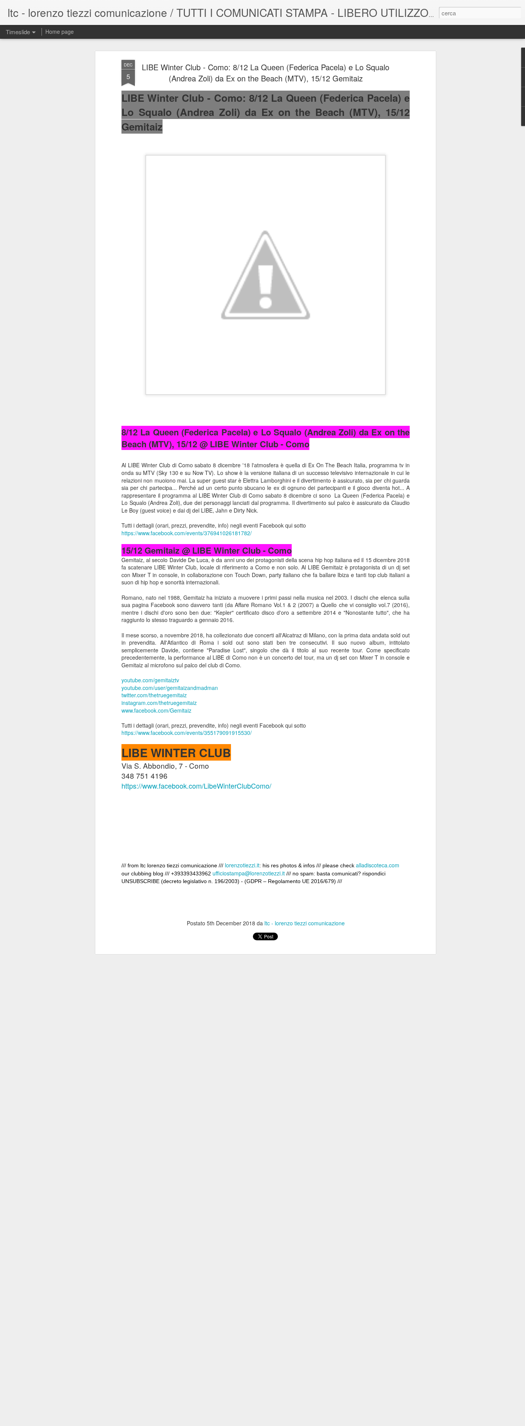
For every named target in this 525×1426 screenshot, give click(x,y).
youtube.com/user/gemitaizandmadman (169, 687)
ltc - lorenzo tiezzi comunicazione (304, 923)
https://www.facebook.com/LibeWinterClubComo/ (196, 786)
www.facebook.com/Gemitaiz (156, 710)
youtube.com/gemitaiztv (150, 680)
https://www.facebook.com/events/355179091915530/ (186, 732)
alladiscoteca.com (377, 865)
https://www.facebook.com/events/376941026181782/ (186, 533)
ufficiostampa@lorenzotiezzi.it (249, 873)
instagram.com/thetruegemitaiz (159, 702)
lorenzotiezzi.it (242, 865)
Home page (59, 31)
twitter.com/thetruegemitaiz (154, 695)
